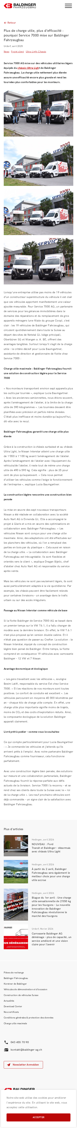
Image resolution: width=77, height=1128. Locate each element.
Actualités (9, 1001)
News (6, 51)
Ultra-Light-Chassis (36, 51)
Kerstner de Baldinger (15, 984)
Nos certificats (11, 1012)
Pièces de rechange (14, 972)
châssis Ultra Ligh (28, 68)
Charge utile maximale (15, 1023)
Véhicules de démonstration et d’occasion (25, 989)
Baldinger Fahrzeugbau (16, 978)
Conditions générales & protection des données (28, 1017)
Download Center (13, 1006)
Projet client (17, 51)
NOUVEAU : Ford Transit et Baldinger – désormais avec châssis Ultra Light (51, 848)
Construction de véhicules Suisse (21, 995)
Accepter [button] (38, 1117)
